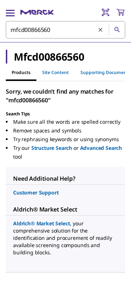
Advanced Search (101, 147)
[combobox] (65, 29)
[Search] (117, 30)
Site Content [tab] (55, 72)
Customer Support (36, 192)
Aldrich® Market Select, (42, 223)
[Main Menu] (10, 12)
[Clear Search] (101, 30)
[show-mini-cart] (120, 12)
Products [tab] (21, 72)
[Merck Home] (36, 12)
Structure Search (51, 147)
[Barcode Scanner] (105, 12)
